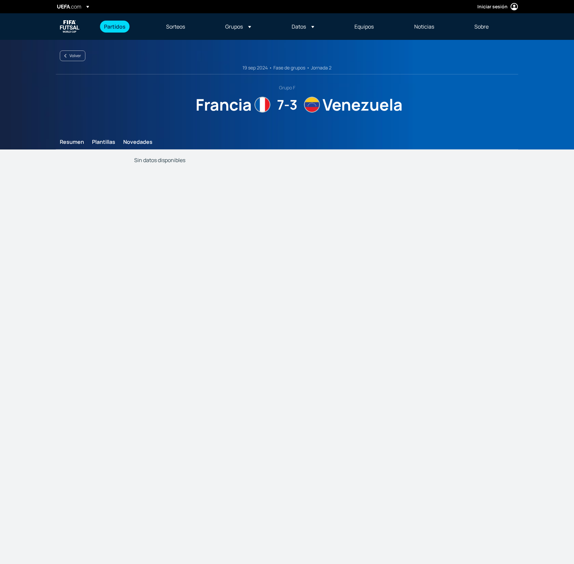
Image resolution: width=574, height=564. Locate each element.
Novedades (137, 142)
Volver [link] (75, 55)
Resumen (72, 142)
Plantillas (103, 142)
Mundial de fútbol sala (70, 26)
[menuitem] (127, 26)
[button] (238, 26)
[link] (115, 26)
